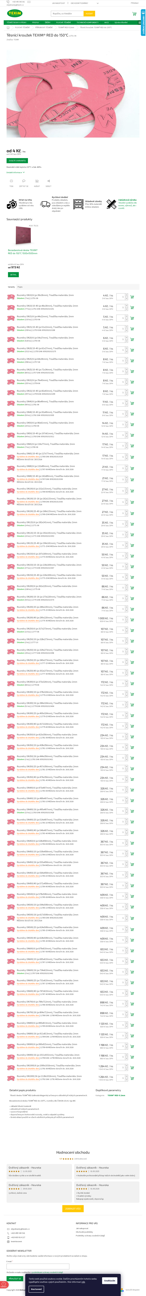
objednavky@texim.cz (20, 1229)
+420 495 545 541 (18, 1233)
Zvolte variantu (17, 160)
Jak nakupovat (58, 3)
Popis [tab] (20, 287)
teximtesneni (16, 1241)
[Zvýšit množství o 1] (126, 295)
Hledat (89, 13)
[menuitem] (16, 22)
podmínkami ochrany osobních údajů (47, 1272)
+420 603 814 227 (18, 1237)
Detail (13, 274)
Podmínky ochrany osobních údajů (90, 1235)
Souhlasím (109, 1280)
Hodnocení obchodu (73, 1152)
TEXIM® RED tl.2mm (116, 1095)
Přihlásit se (15, 1278)
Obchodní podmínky (79, 3)
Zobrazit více (73, 1208)
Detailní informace (14, 172)
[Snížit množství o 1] (126, 298)
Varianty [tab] (11, 287)
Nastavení (36, 1289)
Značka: (13, 39)
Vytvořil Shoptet (132, 1290)
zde (83, 1282)
